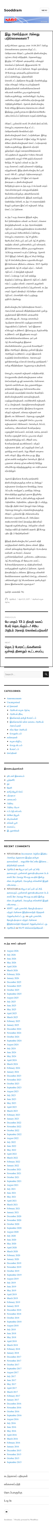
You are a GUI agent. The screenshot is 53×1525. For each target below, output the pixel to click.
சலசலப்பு (11, 826)
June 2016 (11, 1426)
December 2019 (14, 1263)
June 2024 (11, 1052)
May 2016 (11, 1430)
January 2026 (13, 978)
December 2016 (14, 1403)
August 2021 (13, 1184)
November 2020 (14, 1220)
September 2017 (14, 1368)
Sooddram (13, 10)
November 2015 (14, 1454)
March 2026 (12, 970)
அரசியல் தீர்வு (16, 713)
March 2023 (12, 1110)
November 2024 (14, 1032)
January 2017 (13, 1399)
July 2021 (11, 1188)
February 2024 (13, 1067)
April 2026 (12, 966)
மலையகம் (11, 799)
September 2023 (14, 1087)
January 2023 (13, 1118)
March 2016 (12, 1438)
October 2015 (13, 1458)
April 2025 (12, 1013)
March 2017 (12, 1391)
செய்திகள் (12, 752)
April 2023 (12, 1106)
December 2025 (14, 982)
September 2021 (14, 1181)
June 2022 (11, 1145)
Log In (8, 1500)
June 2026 (11, 958)
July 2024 (11, 1048)
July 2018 (11, 1329)
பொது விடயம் (16, 745)
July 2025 (11, 1001)
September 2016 (14, 1415)
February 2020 (13, 1255)
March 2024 (12, 1063)
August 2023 (13, 1091)
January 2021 (13, 1212)
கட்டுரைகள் (12, 706)
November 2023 (14, 1079)
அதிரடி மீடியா (13, 807)
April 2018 (12, 1341)
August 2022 (13, 1138)
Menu (44, 10)
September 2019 (14, 1274)
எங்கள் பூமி (12, 822)
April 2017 (12, 1387)
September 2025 (14, 993)
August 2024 (13, 1044)
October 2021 (13, 1177)
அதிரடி (10, 803)
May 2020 (11, 1243)
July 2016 (11, 1423)
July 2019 (11, 1282)
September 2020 (14, 1227)
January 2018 (13, 1352)
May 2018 (11, 1337)
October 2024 (13, 1036)
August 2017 (13, 1372)
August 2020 (13, 1231)
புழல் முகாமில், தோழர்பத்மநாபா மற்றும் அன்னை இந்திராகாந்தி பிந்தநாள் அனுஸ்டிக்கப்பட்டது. (27, 920)
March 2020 (12, 1251)
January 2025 (13, 1024)
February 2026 (13, 974)
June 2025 (11, 1005)
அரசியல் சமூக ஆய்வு (20, 710)
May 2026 (11, 962)
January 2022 (13, 1165)
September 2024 (14, 1040)
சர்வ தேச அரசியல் (18, 729)
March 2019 (12, 1298)
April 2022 (12, 1153)
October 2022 (13, 1130)
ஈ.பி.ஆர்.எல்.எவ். (14, 811)
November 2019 (14, 1266)
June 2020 (11, 1239)
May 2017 (11, 1384)
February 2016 (13, 1442)
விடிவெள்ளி (12, 818)
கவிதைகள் (12, 737)
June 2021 (11, 1192)
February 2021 (13, 1208)
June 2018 (11, 1333)
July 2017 (11, 1376)
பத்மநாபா (11, 795)
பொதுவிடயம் (16, 733)
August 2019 (13, 1278)
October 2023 (13, 1083)
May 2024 (11, 1056)
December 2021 (14, 1169)
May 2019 (11, 1290)
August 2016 (13, 1419)
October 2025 (13, 989)
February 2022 (13, 1161)
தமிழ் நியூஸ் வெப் (15, 791)
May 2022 (11, 1149)
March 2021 (12, 1204)
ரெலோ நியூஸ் (13, 815)
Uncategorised (13, 702)
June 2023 (11, 1099)
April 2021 (12, 1200)
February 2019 (13, 1302)
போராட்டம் (14, 749)
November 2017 (14, 1360)
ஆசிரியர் (12, 599)
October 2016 (13, 1411)
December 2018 (14, 1309)
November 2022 (14, 1126)
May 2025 (11, 1009)
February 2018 (13, 1348)
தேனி (9, 787)
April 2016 (12, 1434)
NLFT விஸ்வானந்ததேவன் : (31, 927)
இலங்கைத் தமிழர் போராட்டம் (23, 717)
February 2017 (13, 1395)
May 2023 (11, 1103)
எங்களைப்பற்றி (12, 1484)
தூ (8, 783)
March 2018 (12, 1345)
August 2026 (13, 950)
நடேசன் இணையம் (15, 775)
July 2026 (11, 954)
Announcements (14, 698)
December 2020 (14, 1216)
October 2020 (13, 1224)
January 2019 (13, 1305)
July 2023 (11, 1095)
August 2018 (13, 1325)
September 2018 (14, 1321)
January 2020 (13, 1259)
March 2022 (12, 1157)
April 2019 (12, 1294)
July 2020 (11, 1235)
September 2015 (14, 1462)
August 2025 (13, 997)
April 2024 (12, 1060)
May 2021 (11, 1196)
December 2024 (14, 1028)
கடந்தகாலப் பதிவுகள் (16, 1476)
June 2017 (11, 1380)
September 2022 (14, 1134)
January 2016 (13, 1446)
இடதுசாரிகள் (13, 830)
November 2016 (14, 1407)
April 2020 (12, 1247)
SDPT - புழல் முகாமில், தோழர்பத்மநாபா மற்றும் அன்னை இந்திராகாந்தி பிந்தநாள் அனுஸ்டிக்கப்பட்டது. (25, 912)
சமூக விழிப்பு (16, 741)
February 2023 (13, 1114)
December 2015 (14, 1450)
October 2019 (13, 1270)
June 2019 (11, 1286)
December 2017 (14, 1356)
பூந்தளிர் (11, 779)
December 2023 (14, 1075)
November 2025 (14, 985)
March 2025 (12, 1017)
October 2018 (13, 1317)
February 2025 (13, 1021)
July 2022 (11, 1142)
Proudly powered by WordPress (26, 1519)
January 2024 (13, 1071)
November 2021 (14, 1173)
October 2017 (13, 1364)
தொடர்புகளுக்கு (13, 1492)
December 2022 (14, 1122)
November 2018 (14, 1313)
